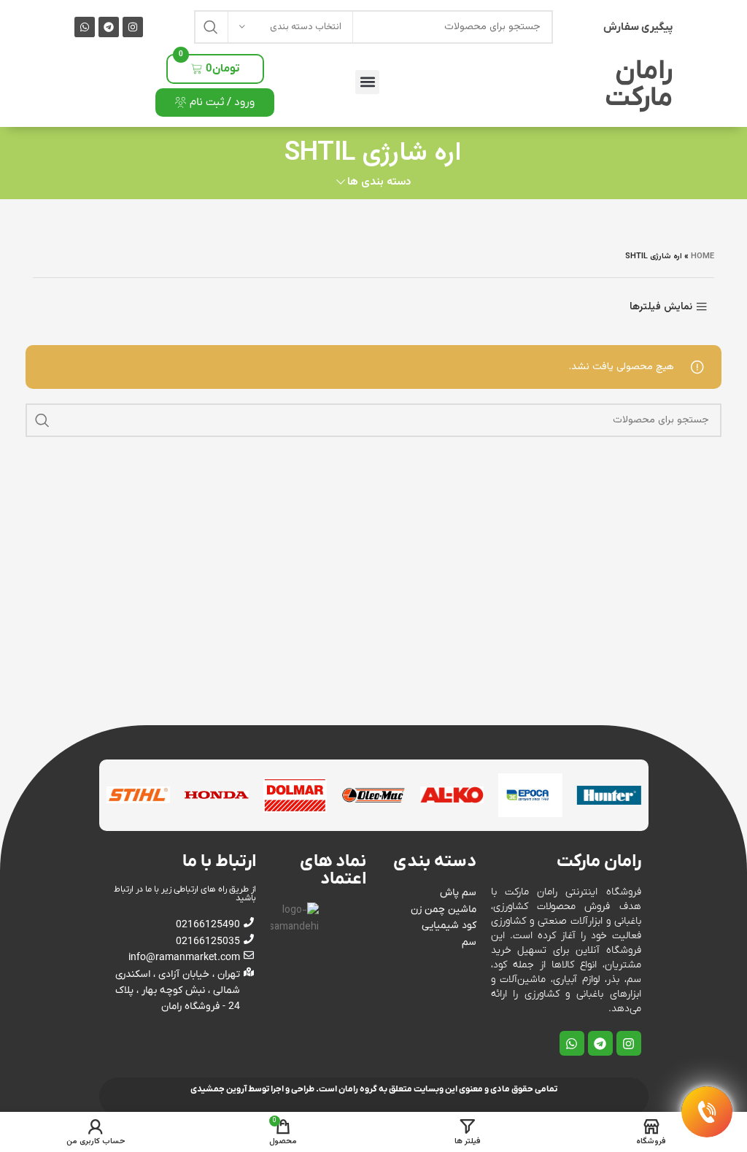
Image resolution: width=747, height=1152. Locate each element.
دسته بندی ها (379, 182)
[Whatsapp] (84, 27)
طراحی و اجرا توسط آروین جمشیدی (252, 1089)
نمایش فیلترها (661, 306)
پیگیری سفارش (638, 27)
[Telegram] (108, 27)
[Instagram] (133, 27)
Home (702, 256)
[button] (367, 82)
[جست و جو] (211, 27)
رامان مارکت (639, 85)
